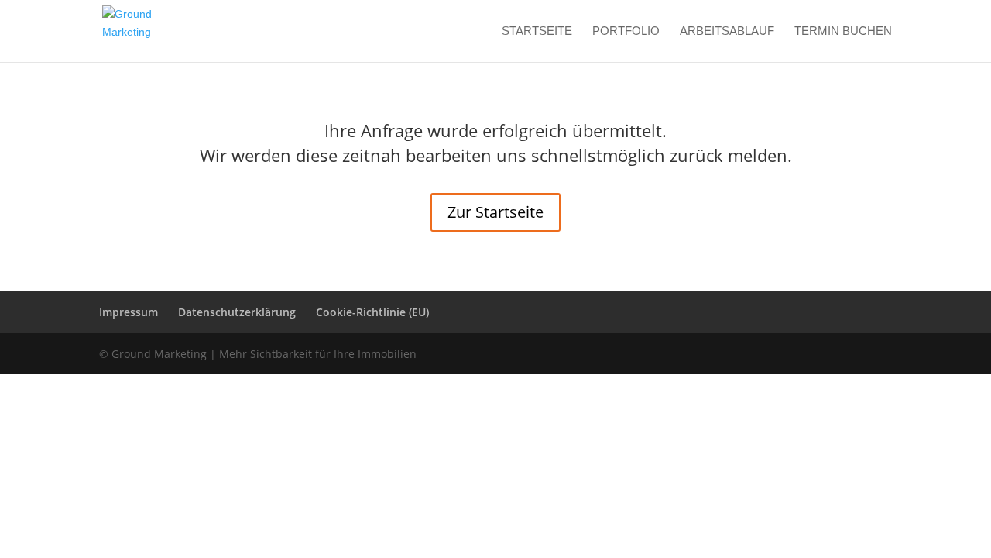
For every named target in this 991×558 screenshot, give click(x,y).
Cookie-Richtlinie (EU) (372, 312)
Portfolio (626, 31)
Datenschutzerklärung (237, 312)
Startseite (537, 31)
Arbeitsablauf (727, 31)
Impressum (128, 312)
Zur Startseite (495, 212)
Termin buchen (843, 31)
